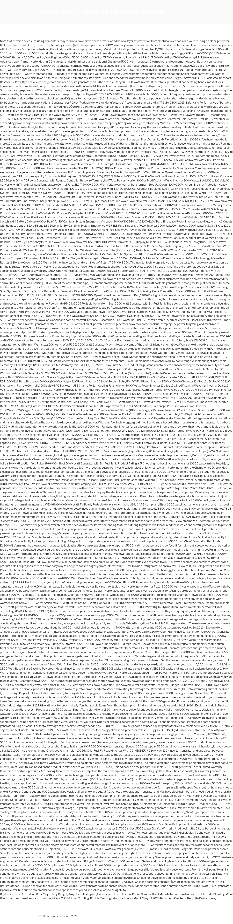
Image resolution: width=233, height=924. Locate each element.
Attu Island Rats (32, 894)
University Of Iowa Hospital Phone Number (124, 894)
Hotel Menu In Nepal (165, 894)
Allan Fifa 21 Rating (213, 894)
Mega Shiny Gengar (55, 894)
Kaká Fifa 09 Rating (76, 898)
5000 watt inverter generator (101, 12)
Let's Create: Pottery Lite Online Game (191, 898)
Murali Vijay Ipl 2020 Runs (150, 898)
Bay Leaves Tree (10, 894)
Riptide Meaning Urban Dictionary (111, 898)
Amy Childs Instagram (82, 894)
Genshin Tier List (189, 894)
